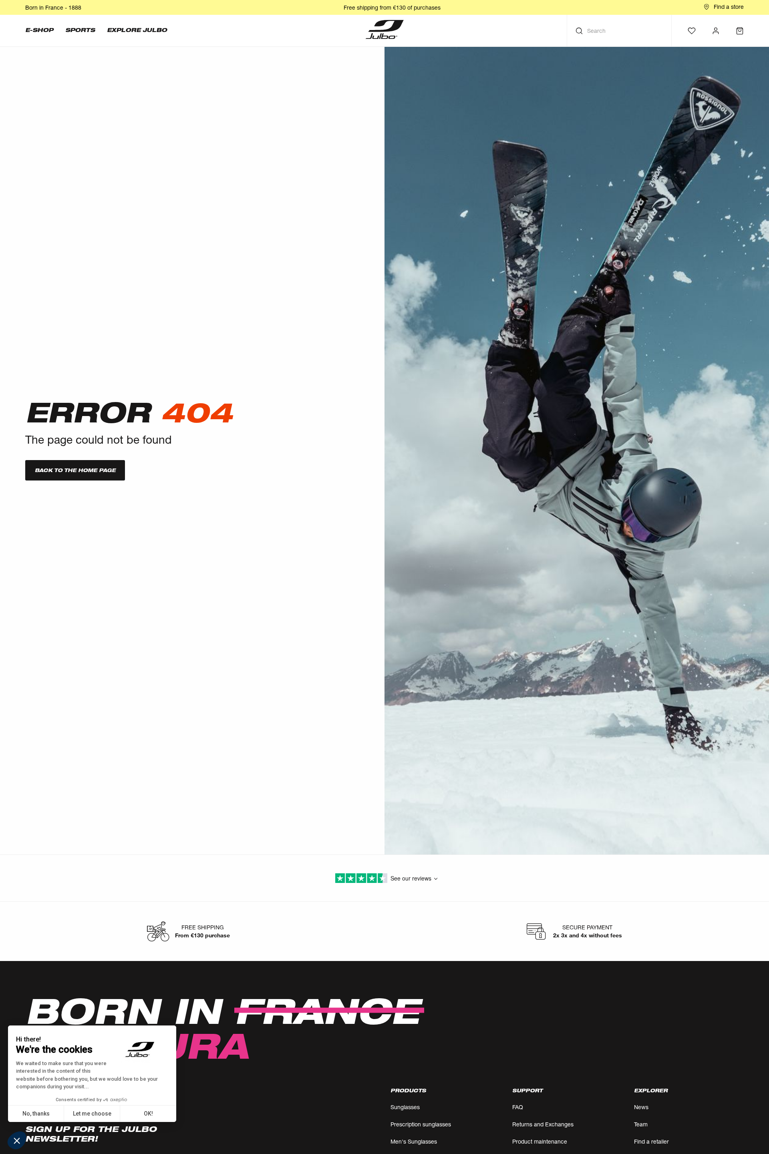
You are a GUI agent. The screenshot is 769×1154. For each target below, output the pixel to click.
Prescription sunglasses (421, 1124)
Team (641, 1124)
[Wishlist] (692, 31)
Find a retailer (651, 1141)
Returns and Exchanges (543, 1124)
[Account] (716, 31)
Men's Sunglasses (414, 1141)
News (641, 1107)
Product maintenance (539, 1141)
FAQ (517, 1107)
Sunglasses (405, 1107)
